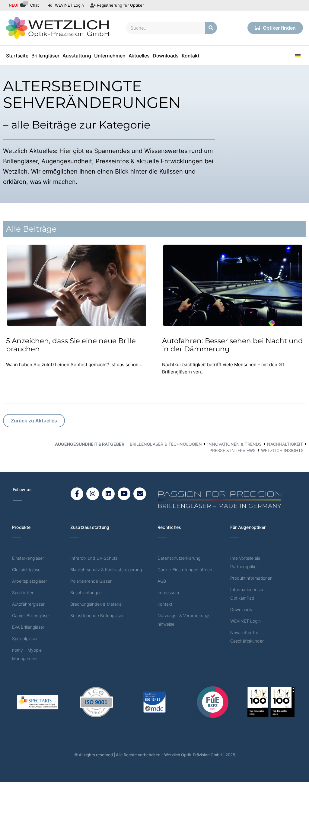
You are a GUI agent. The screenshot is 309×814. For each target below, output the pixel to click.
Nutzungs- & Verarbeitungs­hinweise (185, 620)
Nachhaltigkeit (285, 444)
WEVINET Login (245, 621)
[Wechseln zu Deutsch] (298, 55)
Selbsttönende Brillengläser (97, 615)
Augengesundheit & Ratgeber (89, 444)
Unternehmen (110, 56)
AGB (162, 581)
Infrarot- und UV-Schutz (93, 558)
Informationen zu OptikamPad (246, 594)
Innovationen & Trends (234, 444)
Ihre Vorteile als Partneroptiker (245, 562)
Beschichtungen (86, 592)
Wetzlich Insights (282, 450)
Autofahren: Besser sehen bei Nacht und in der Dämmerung (232, 345)
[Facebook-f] (77, 493)
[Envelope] (139, 493)
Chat (24, 5)
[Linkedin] (108, 493)
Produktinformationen (251, 578)
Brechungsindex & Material (96, 604)
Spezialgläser (25, 638)
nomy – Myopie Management (27, 654)
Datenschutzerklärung (179, 558)
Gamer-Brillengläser (31, 615)
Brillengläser (45, 56)
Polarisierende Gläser (91, 581)
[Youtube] (124, 493)
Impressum (168, 592)
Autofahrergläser (28, 604)
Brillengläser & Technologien (166, 444)
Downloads (166, 56)
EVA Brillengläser (28, 627)
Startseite (17, 56)
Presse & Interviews (232, 450)
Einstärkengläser (28, 558)
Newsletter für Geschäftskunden (247, 636)
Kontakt (190, 56)
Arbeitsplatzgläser (29, 581)
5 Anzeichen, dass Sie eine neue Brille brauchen (71, 345)
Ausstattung (76, 56)
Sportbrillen (23, 592)
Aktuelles (139, 56)
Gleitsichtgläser (27, 569)
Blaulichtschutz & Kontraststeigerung (106, 569)
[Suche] (211, 28)
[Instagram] (92, 493)
